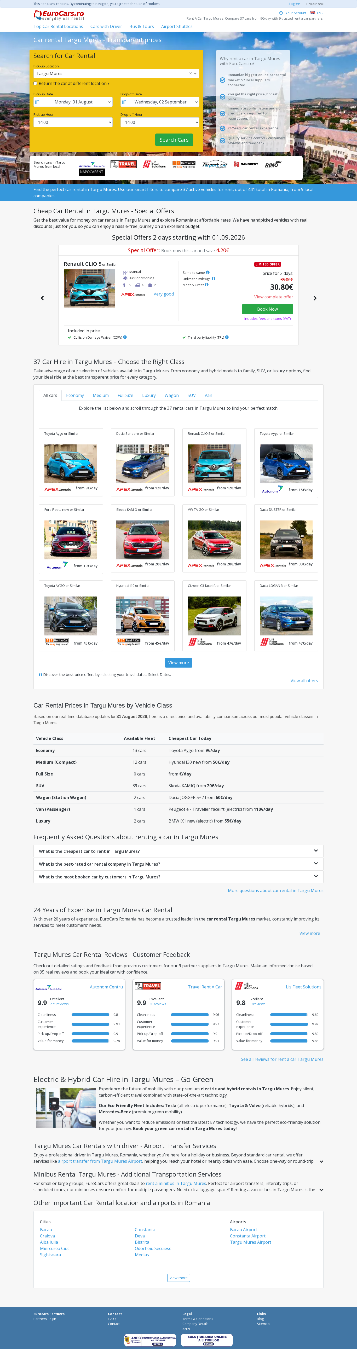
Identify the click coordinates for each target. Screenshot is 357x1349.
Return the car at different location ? (74, 83)
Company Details (195, 1323)
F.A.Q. (112, 1318)
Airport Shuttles (177, 26)
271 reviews (59, 1003)
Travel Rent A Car (205, 987)
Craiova (47, 1236)
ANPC (186, 1329)
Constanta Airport (248, 1236)
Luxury (149, 395)
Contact (114, 1323)
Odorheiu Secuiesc (153, 1248)
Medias (142, 1255)
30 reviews (157, 1003)
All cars (50, 395)
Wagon (172, 395)
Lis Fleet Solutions (303, 987)
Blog (260, 1318)
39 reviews (257, 1003)
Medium (101, 395)
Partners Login (44, 1318)
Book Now (267, 309)
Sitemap (263, 1323)
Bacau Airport (243, 1229)
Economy (75, 395)
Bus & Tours (141, 26)
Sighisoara (50, 1255)
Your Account (295, 12)
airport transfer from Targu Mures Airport (100, 1161)
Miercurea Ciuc (54, 1248)
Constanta (145, 1229)
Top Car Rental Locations (58, 26)
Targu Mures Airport (250, 1242)
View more (178, 662)
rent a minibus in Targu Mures (176, 1183)
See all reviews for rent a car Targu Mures (282, 1059)
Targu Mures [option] (49, 73)
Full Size (125, 395)
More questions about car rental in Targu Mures (276, 890)
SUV (192, 395)
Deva (140, 1236)
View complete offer (273, 297)
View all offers (304, 681)
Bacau (46, 1229)
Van (208, 395)
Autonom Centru (106, 987)
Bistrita (142, 1242)
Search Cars (174, 139)
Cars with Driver (106, 26)
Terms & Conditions (197, 1318)
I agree (294, 3)
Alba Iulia (49, 1242)
